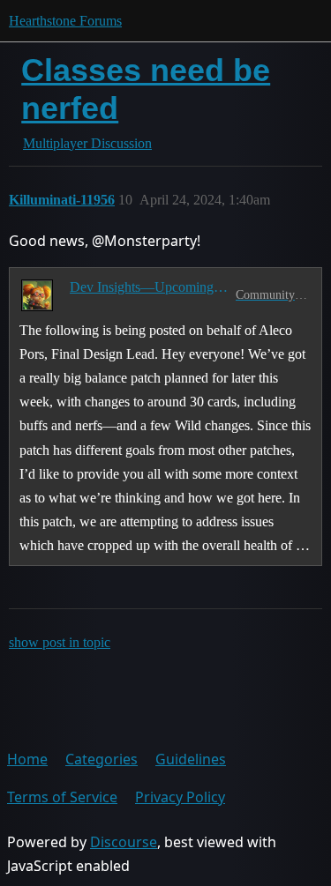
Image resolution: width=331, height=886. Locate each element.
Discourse (123, 842)
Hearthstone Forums (65, 20)
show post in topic (59, 642)
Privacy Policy (180, 797)
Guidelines (190, 759)
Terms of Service (62, 797)
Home (27, 759)
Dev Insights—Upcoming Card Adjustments (149, 286)
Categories (101, 759)
